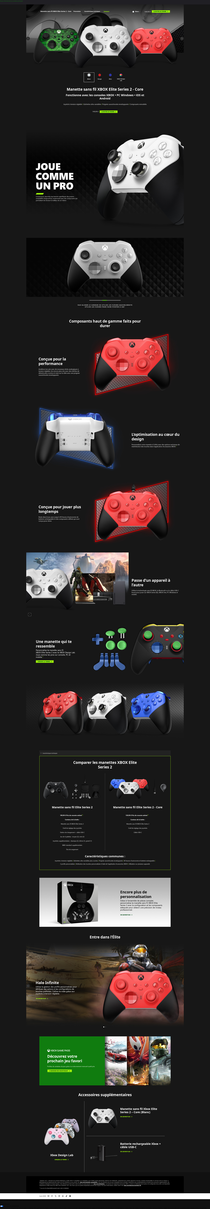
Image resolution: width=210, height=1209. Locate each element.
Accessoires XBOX (30, 1200)
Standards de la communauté (71, 1200)
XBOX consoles (4, 1200)
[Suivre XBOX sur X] (55, 1196)
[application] (105, 267)
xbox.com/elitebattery (99, 1183)
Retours (146, 1200)
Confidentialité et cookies (122, 1208)
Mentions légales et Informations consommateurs (53, 1208)
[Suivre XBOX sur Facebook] (52, 1196)
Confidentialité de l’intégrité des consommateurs (14, 1208)
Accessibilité (203, 1208)
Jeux (1, 1202)
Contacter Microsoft (33, 1208)
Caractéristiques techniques (92, 11)
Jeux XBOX (12, 1200)
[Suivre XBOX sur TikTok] (66, 1196)
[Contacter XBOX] (48, 1196)
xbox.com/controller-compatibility (88, 1182)
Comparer (106, 11)
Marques (155, 1208)
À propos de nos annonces (179, 1208)
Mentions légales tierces (165, 1208)
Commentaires (59, 1200)
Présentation (77, 11)
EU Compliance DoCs (193, 1208)
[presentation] (28, 38)
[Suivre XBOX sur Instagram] (59, 1196)
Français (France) (5, 1204)
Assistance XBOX (50, 1200)
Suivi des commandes (154, 1200)
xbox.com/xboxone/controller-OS (132, 1185)
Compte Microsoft (122, 1200)
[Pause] (29, 614)
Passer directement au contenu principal (11, 1)
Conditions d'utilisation (145, 1208)
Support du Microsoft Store (135, 1200)
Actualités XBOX (40, 1200)
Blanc (137, 11)
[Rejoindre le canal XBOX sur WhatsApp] (63, 1196)
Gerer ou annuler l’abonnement (77, 1208)
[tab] (89, 77)
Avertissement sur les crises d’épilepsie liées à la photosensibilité (98, 1200)
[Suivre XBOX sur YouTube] (70, 1196)
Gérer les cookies (134, 1208)
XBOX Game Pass (20, 1200)
